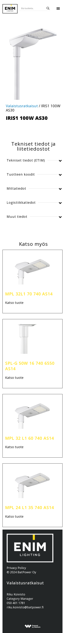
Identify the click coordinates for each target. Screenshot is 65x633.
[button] (58, 8)
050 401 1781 (16, 603)
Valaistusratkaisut (22, 105)
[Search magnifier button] (48, 8)
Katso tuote (14, 303)
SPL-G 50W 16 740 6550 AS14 (29, 365)
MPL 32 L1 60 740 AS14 (29, 438)
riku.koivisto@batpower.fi (25, 607)
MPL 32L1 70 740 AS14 (29, 294)
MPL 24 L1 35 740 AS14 (29, 507)
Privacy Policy (16, 568)
